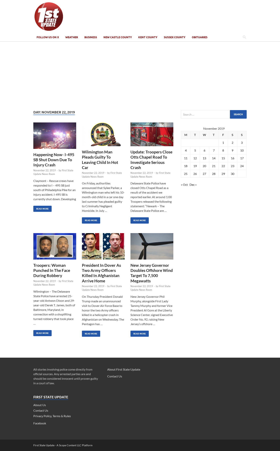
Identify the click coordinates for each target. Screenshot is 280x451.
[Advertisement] (140, 75)
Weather (71, 37)
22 (223, 166)
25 (185, 173)
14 (213, 158)
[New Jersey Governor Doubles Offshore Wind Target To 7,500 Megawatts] (151, 248)
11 (185, 158)
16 (232, 158)
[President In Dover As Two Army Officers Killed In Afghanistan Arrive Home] (103, 248)
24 (242, 166)
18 (185, 166)
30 (232, 173)
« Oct (184, 184)
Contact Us (40, 410)
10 (242, 150)
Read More (41, 208)
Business (90, 37)
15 (223, 158)
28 (213, 173)
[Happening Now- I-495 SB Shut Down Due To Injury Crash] (54, 137)
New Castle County (117, 37)
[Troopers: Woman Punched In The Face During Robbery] (54, 248)
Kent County (147, 37)
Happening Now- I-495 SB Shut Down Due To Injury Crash (53, 159)
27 (204, 173)
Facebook (39, 423)
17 (242, 158)
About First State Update (123, 369)
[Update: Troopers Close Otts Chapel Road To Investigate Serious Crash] (151, 135)
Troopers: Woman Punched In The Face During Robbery (51, 270)
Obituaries (199, 37)
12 (195, 158)
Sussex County (174, 37)
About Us (39, 405)
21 (213, 166)
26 (195, 173)
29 (223, 173)
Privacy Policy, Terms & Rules (52, 416)
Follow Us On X (48, 37)
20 (204, 166)
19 (195, 166)
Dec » (193, 184)
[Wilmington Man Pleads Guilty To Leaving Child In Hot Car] (103, 135)
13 (204, 158)
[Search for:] (214, 114)
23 (232, 166)
